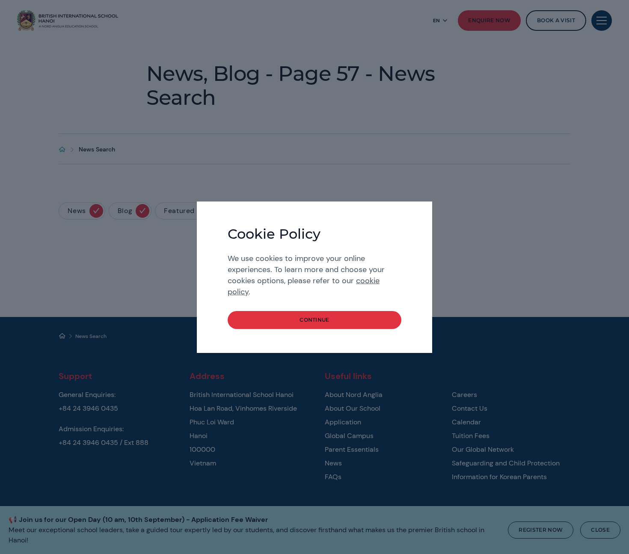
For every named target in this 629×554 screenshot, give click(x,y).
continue (314, 320)
